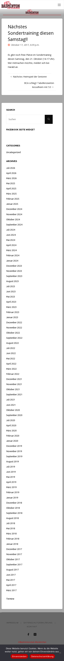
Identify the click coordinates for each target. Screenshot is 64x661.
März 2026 (11, 178)
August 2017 (12, 569)
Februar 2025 (12, 199)
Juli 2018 (10, 523)
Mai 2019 (10, 477)
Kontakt (32, 626)
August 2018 (12, 518)
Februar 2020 (12, 435)
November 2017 (14, 554)
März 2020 (11, 430)
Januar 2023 (12, 317)
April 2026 (11, 173)
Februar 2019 (12, 492)
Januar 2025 (12, 204)
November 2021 (14, 384)
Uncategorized (13, 152)
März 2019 (11, 487)
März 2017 (11, 590)
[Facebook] (28, 634)
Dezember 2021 (14, 379)
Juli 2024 (10, 230)
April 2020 (11, 425)
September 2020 (14, 415)
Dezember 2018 (14, 503)
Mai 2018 (10, 528)
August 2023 (12, 281)
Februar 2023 (12, 312)
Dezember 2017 (14, 549)
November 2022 (14, 327)
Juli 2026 (10, 168)
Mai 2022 (10, 358)
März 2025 (11, 193)
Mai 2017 (10, 580)
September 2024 (14, 224)
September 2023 (14, 276)
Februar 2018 (12, 538)
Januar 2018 (12, 544)
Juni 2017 (11, 575)
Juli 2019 (10, 466)
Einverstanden (19, 656)
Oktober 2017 (13, 559)
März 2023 (11, 307)
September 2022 (14, 338)
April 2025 (11, 188)
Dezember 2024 (14, 209)
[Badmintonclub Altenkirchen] (10, 4)
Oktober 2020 (13, 410)
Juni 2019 (11, 472)
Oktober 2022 (13, 333)
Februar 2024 (12, 255)
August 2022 (12, 343)
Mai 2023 (10, 296)
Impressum (12, 622)
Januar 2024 (12, 260)
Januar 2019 (12, 497)
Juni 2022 (11, 353)
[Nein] (60, 652)
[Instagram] (35, 634)
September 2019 (14, 456)
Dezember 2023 (14, 266)
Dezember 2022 (14, 322)
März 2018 (11, 533)
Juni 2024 (11, 235)
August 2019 (12, 461)
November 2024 (14, 214)
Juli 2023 (10, 286)
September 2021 (14, 394)
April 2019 (11, 482)
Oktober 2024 (13, 219)
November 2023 (14, 271)
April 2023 (11, 302)
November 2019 (14, 451)
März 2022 (11, 369)
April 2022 (11, 363)
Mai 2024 (10, 240)
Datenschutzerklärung (38, 622)
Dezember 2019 (14, 446)
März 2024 (11, 250)
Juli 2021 (10, 399)
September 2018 (14, 513)
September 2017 (14, 564)
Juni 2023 (11, 291)
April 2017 (11, 585)
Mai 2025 (10, 183)
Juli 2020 (10, 420)
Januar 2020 (12, 441)
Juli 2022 (10, 348)
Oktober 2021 (13, 389)
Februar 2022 (12, 374)
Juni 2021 (11, 405)
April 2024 (11, 245)
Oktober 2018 (13, 508)
